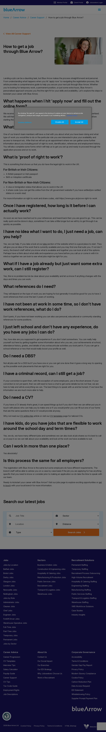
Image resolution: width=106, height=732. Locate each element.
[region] (53, 118)
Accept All (79, 122)
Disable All (59, 122)
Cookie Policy (72, 115)
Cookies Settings (25, 122)
